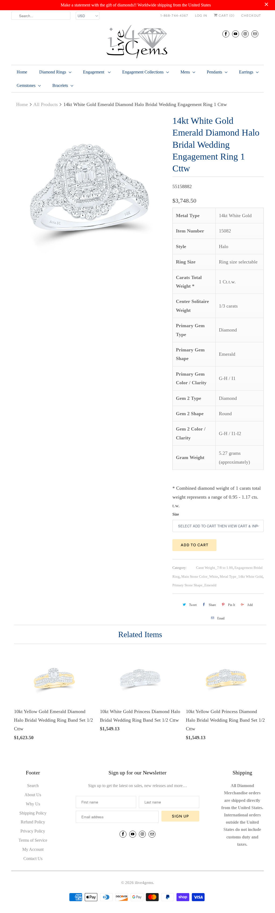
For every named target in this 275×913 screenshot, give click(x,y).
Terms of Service (33, 840)
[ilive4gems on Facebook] (225, 34)
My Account (33, 849)
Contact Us (32, 858)
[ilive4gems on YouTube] (235, 34)
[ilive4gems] (137, 42)
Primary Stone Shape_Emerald (194, 585)
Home (22, 72)
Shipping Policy (32, 813)
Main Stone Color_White (199, 576)
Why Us (33, 804)
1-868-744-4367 (174, 15)
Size (175, 514)
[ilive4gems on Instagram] (245, 34)
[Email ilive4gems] (254, 34)
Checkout (251, 15)
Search (33, 785)
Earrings (246, 72)
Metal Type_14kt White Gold (241, 576)
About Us (32, 794)
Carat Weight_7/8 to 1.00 (214, 568)
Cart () (226, 15)
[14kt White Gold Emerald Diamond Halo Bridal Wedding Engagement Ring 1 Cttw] (89, 193)
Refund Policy (33, 822)
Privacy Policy (32, 831)
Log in (201, 15)
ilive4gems (144, 882)
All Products (45, 104)
